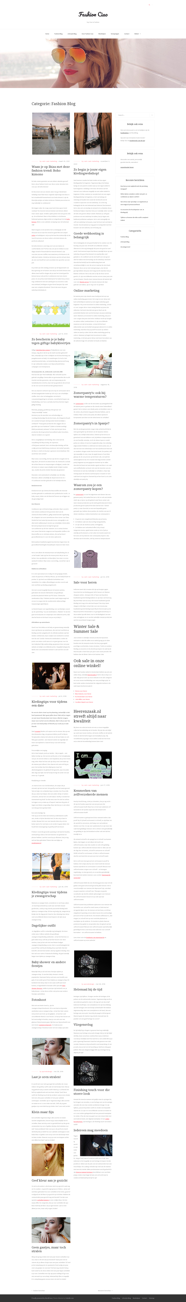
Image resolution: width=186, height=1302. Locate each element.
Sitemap (151, 1298)
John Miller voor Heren (82, 699)
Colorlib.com (70, 1298)
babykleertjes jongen (43, 350)
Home (47, 34)
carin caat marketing (49, 161)
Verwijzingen (115, 34)
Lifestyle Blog (72, 34)
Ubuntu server (84, 282)
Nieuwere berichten (104, 1291)
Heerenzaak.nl (92, 675)
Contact (126, 34)
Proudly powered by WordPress (42, 1298)
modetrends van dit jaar (137, 141)
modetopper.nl (36, 843)
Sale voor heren (85, 582)
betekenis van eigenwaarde (95, 937)
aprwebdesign (89, 984)
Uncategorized (125, 247)
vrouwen (37, 731)
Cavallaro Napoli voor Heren (84, 702)
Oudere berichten (39, 1291)
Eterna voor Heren (81, 691)
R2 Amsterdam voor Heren (83, 697)
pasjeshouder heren (127, 167)
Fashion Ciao (93, 14)
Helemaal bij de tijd (88, 989)
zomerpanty (80, 404)
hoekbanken (125, 133)
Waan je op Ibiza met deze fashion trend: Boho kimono (51, 170)
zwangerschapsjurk (45, 1025)
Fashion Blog (58, 34)
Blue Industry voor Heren (83, 694)
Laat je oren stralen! (46, 1077)
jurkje (33, 235)
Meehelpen (102, 34)
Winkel (136, 34)
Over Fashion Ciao (87, 34)
